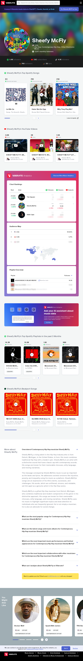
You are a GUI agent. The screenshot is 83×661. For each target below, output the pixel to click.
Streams (60, 190)
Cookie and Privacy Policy (34, 649)
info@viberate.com (54, 576)
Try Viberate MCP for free (69, 9)
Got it (66, 648)
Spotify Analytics (33, 656)
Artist (19, 190)
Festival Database (70, 653)
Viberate (8, 3)
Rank (12, 190)
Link (39, 280)
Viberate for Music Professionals (53, 656)
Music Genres (29, 653)
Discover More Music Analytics (63, 176)
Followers (50, 190)
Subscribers (71, 190)
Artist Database (55, 653)
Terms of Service (73, 656)
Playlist (13, 275)
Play (16, 94)
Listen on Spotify (71, 118)
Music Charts (42, 653)
